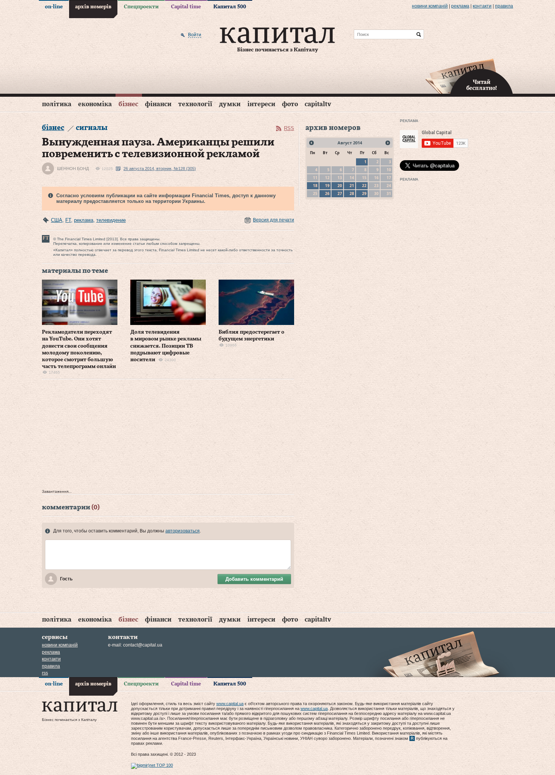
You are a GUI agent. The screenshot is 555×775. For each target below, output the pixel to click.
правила (504, 6)
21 (352, 185)
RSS (289, 128)
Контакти (482, 6)
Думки (229, 104)
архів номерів (93, 6)
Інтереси (261, 104)
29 (364, 193)
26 (327, 193)
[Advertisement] (168, 436)
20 (340, 185)
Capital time (186, 6)
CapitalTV (318, 104)
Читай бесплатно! (481, 85)
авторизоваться (182, 531)
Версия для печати (273, 220)
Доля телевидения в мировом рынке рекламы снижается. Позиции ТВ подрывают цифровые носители (165, 345)
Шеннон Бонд (73, 168)
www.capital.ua (230, 703)
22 (364, 185)
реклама (460, 6)
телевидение (111, 220)
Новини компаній (430, 6)
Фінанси (158, 104)
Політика (56, 104)
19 (327, 185)
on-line (54, 6)
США (56, 220)
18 (315, 185)
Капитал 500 (229, 6)
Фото (290, 104)
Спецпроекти (141, 6)
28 (352, 193)
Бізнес (128, 104)
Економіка (95, 104)
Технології (195, 104)
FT (68, 220)
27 (340, 193)
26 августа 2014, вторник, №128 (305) (159, 168)
